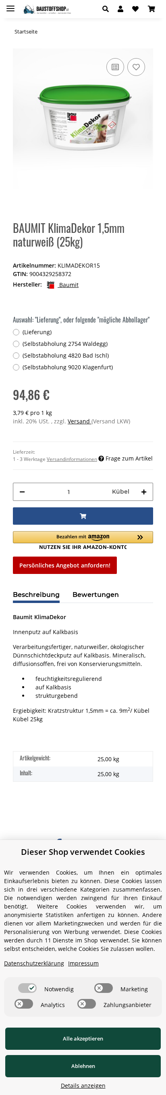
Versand (79, 421)
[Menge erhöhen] (144, 491)
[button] (107, 9)
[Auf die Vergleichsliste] (115, 67)
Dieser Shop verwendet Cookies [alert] (83, 851)
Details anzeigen (83, 1085)
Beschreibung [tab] (36, 595)
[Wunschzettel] (135, 9)
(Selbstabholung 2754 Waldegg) (65, 344)
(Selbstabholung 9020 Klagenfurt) (68, 367)
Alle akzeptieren (83, 1038)
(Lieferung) (37, 332)
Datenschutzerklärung (34, 963)
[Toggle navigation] (10, 5)
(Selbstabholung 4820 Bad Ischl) (66, 355)
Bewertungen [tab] (96, 595)
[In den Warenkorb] (83, 516)
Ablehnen (83, 1066)
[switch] (27, 988)
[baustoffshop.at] (46, 9)
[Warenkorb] (151, 9)
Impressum (83, 963)
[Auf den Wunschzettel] (136, 67)
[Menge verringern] (22, 491)
